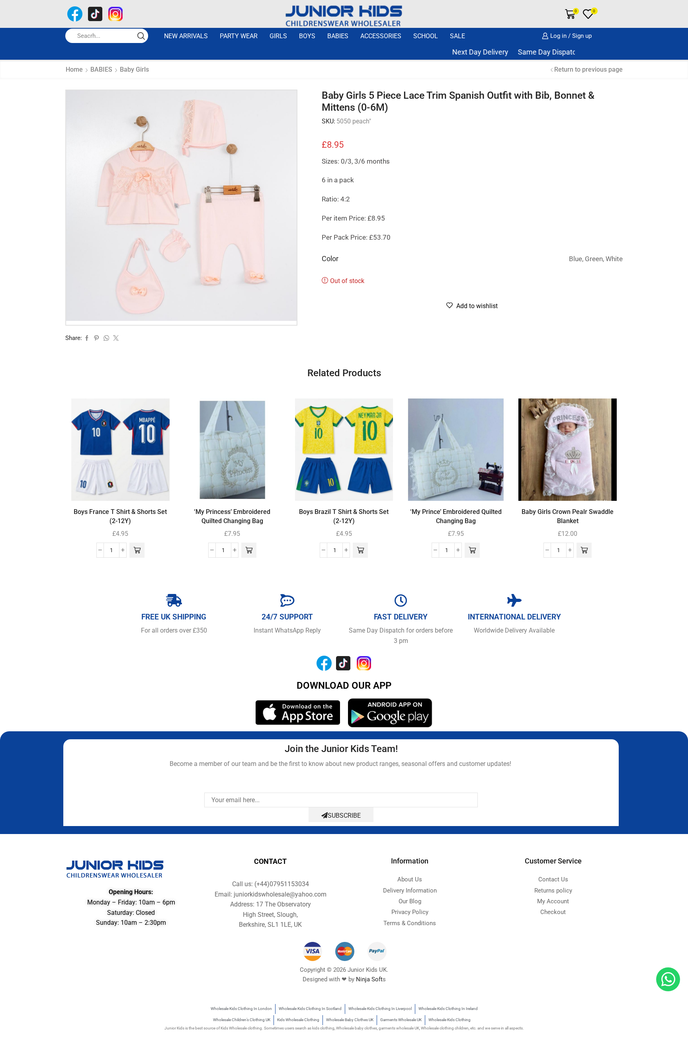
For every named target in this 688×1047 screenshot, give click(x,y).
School (425, 36)
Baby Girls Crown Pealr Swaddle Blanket (568, 516)
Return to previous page (588, 69)
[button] (137, 550)
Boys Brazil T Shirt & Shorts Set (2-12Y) (344, 516)
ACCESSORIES (380, 36)
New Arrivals (186, 36)
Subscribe (344, 815)
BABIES (337, 36)
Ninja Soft (369, 979)
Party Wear (239, 36)
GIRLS (278, 36)
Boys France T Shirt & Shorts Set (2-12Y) (120, 516)
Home (74, 69)
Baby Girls (134, 69)
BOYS (307, 36)
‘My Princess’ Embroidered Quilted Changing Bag (232, 516)
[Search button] (141, 36)
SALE (457, 36)
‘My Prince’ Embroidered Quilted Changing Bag (456, 516)
